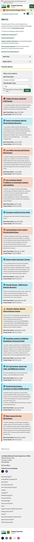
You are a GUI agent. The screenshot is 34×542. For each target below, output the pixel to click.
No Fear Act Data (6, 503)
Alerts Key (6, 56)
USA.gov (3, 493)
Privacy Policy (5, 498)
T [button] (27, 13)
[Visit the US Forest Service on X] (2, 538)
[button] (24, 13)
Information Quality (7, 522)
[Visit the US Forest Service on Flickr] (14, 538)
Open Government (6, 519)
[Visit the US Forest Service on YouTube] (10, 538)
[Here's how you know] (17, 2)
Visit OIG (3, 482)
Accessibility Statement (8, 479)
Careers (3, 490)
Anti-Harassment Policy (8, 487)
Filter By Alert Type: (9, 83)
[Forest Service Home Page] (8, 6)
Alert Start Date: (8, 77)
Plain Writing (5, 501)
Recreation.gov (5, 477)
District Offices (5, 465)
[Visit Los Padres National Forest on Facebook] (6, 471)
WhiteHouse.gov (6, 495)
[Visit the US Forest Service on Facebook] (6, 538)
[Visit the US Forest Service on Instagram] (18, 538)
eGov (2, 514)
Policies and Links (6, 511)
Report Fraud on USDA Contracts (11, 509)
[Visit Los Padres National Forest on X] (2, 471)
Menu (31, 6)
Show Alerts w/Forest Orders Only (14, 90)
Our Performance (6, 485)
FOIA (2, 506)
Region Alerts (7, 61)
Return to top (5, 449)
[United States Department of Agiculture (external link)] (4, 6)
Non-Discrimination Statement (10, 517)
